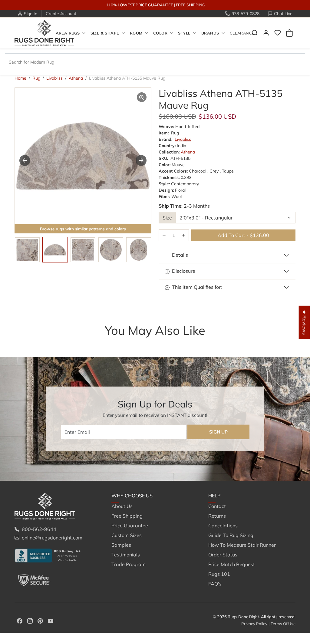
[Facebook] (20, 620)
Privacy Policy (254, 623)
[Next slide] (141, 160)
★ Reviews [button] (305, 322)
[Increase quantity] (183, 235)
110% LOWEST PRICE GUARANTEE (139, 4)
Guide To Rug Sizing (230, 535)
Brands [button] (210, 33)
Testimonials (125, 555)
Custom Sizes (126, 535)
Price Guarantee (129, 526)
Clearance (242, 33)
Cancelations (223, 526)
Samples (121, 545)
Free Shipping (127, 516)
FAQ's (215, 584)
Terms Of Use (283, 623)
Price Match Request (231, 564)
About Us (122, 506)
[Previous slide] (24, 160)
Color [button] (160, 33)
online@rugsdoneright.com (52, 538)
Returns (217, 516)
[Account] (266, 32)
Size (167, 218)
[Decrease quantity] (164, 235)
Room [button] (136, 33)
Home (20, 78)
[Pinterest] (40, 620)
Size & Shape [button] (105, 33)
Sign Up (218, 432)
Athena (76, 78)
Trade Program (128, 564)
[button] (277, 32)
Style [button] (184, 33)
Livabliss (54, 78)
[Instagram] (30, 620)
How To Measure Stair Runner (242, 545)
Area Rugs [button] (68, 33)
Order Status (222, 555)
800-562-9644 (39, 529)
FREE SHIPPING (190, 4)
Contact (217, 506)
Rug (36, 78)
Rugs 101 (219, 574)
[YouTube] (50, 620)
